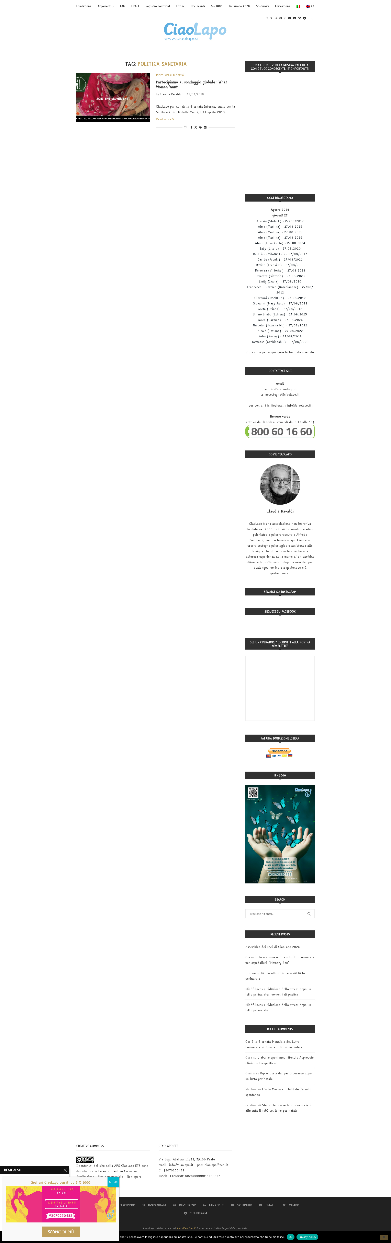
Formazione (282, 6)
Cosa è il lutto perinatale (284, 1047)
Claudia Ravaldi (170, 94)
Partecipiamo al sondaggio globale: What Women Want (191, 84)
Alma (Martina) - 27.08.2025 (280, 226)
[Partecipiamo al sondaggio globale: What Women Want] (113, 97)
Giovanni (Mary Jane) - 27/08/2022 (280, 303)
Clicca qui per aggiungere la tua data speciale (280, 352)
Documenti (198, 6)
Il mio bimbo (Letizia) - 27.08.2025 (280, 314)
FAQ (122, 6)
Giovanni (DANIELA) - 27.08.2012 (280, 297)
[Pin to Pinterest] (200, 127)
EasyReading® (186, 1228)
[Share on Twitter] (195, 127)
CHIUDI (113, 1182)
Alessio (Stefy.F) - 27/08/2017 (280, 221)
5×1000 (217, 6)
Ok (290, 1236)
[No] (384, 1237)
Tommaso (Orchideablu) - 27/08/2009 (280, 341)
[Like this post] (186, 127)
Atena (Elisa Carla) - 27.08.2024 (280, 243)
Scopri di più (61, 1232)
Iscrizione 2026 (239, 6)
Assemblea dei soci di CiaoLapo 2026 (272, 946)
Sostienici (262, 6)
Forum (180, 6)
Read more (163, 119)
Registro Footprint (158, 6)
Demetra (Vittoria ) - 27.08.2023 (280, 270)
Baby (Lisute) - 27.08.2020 (280, 248)
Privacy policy (307, 1236)
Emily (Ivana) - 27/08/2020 (280, 281)
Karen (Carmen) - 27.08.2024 (280, 319)
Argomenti (104, 6)
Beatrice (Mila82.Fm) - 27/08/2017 (280, 254)
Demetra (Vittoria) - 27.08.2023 (280, 276)
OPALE (135, 6)
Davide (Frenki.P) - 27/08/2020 (280, 265)
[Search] (313, 6)
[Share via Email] (205, 127)
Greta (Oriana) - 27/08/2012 (280, 308)
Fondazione (83, 6)
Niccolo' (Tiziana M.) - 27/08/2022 (280, 325)
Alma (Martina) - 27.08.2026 (280, 237)
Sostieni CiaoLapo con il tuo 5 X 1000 (60, 1182)
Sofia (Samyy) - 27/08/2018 (280, 336)
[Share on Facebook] (191, 127)
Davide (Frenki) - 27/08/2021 (280, 259)
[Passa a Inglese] (308, 6)
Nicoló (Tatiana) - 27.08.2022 (280, 330)
